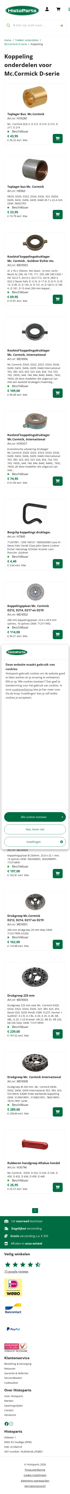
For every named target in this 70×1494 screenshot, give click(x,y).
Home (7, 40)
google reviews (16, 1272)
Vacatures (10, 1415)
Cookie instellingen (35, 1475)
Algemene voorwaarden (35, 1480)
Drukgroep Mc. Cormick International (34, 1077)
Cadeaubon (11, 1382)
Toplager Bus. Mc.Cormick (25, 114)
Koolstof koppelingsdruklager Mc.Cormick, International (28, 437)
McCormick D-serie (15, 44)
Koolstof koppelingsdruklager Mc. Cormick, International (28, 352)
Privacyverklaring (35, 1469)
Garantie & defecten (16, 1373)
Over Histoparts (13, 1396)
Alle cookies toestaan (34, 817)
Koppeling (37, 44)
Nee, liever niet (35, 829)
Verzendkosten (13, 1378)
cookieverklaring (22, 689)
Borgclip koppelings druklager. (29, 532)
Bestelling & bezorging (17, 1363)
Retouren (9, 1368)
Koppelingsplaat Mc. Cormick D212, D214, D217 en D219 (28, 608)
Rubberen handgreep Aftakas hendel (33, 1163)
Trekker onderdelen (27, 40)
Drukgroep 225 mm (21, 995)
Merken (8, 1400)
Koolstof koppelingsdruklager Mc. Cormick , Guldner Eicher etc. (30, 259)
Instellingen (34, 842)
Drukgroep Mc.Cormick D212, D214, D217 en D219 (25, 918)
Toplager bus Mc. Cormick (25, 187)
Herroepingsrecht (35, 1486)
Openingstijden (13, 1405)
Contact (8, 1410)
